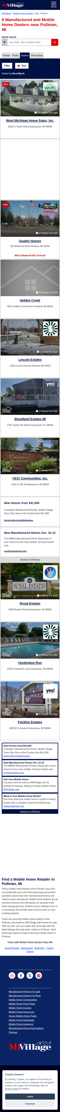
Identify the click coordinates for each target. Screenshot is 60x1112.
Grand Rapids (12, 948)
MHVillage (6, 13)
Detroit (30, 951)
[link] (30, 121)
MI (37, 13)
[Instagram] (12, 975)
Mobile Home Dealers (23, 13)
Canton (49, 948)
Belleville (39, 948)
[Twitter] (30, 975)
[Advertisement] (30, 169)
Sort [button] (23, 65)
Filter (7, 65)
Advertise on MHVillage (30, 559)
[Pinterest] (38, 975)
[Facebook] (21, 975)
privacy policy (12, 1088)
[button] (4, 42)
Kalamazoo (27, 948)
